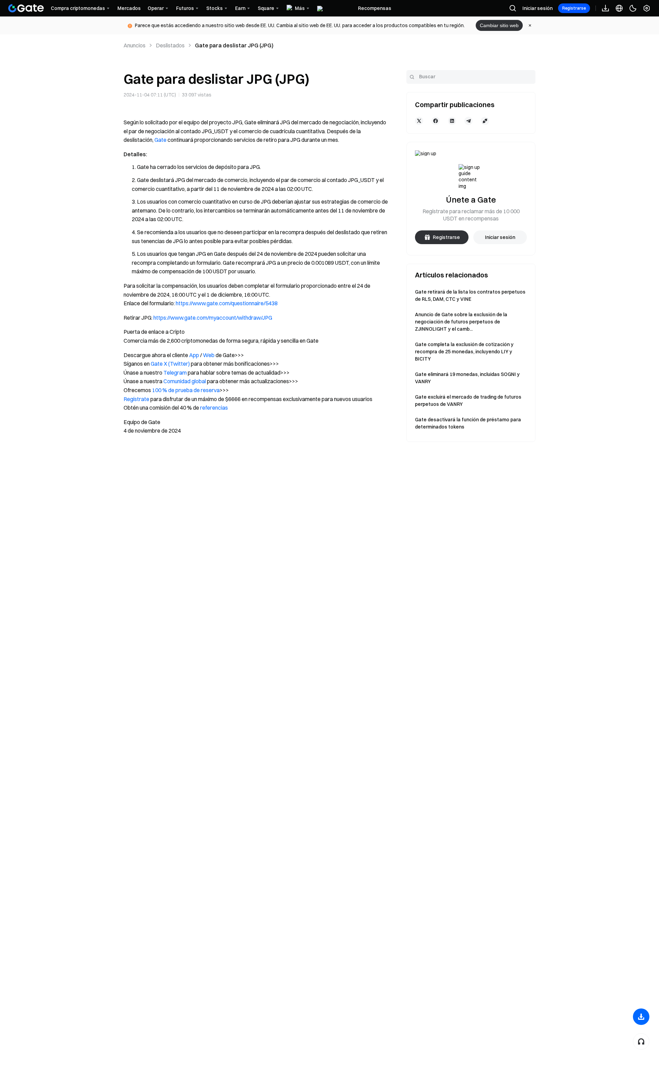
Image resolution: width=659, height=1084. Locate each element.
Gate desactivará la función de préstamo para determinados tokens (468, 423)
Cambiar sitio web (499, 25)
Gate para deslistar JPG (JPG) (234, 45)
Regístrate (136, 399)
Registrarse (574, 8)
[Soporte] (641, 1041)
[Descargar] (641, 1016)
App (194, 355)
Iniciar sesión (537, 8)
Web (209, 355)
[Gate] (26, 8)
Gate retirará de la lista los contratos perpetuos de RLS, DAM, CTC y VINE (470, 295)
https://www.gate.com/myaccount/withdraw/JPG (212, 317)
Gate (160, 139)
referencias (214, 407)
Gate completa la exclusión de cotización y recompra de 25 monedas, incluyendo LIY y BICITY (464, 351)
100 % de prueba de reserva (186, 390)
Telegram (175, 372)
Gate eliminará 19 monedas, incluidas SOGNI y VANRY (467, 378)
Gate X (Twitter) (170, 363)
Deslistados (170, 45)
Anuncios (135, 45)
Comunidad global (184, 381)
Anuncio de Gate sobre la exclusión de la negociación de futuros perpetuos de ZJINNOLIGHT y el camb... (461, 321)
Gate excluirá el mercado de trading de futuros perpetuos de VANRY (468, 400)
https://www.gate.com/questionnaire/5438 (227, 303)
